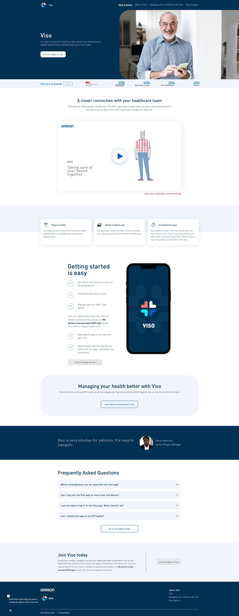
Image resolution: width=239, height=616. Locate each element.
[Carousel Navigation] (68, 84)
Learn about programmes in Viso (119, 404)
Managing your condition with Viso (166, 5)
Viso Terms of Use (47, 613)
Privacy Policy (63, 613)
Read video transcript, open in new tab (163, 194)
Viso (171, 594)
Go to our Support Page (119, 528)
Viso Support (192, 5)
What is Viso (141, 5)
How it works (125, 4)
